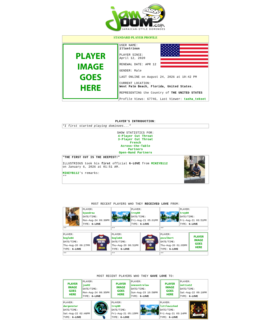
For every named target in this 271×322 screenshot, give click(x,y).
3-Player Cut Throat (135, 139)
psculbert (167, 238)
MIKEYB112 (159, 163)
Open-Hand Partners (135, 152)
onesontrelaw (140, 285)
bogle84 (68, 238)
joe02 (86, 285)
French (135, 142)
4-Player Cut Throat (135, 136)
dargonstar (70, 306)
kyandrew (89, 212)
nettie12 (186, 285)
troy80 (135, 212)
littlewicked (169, 306)
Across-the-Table (135, 146)
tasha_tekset (195, 99)
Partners (135, 149)
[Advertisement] (135, 110)
